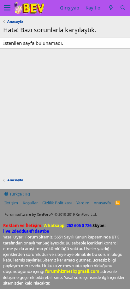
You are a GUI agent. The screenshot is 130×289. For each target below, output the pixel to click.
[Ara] (123, 8)
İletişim (11, 203)
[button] (7, 8)
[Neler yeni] (111, 8)
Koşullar (30, 203)
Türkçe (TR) (19, 194)
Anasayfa (102, 203)
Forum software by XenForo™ (50, 214)
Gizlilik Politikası (57, 203)
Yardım (82, 203)
